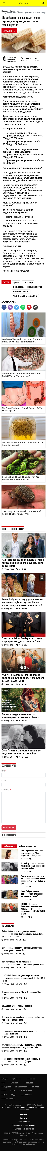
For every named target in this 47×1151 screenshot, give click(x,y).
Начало (5, 11)
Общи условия (24, 1122)
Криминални (27, 1082)
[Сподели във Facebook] (4, 307)
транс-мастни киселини (25, 296)
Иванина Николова (11, 60)
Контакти (23, 1118)
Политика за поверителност (14, 1107)
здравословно (21, 1086)
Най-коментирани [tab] (27, 846)
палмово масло (21, 291)
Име (4, 771)
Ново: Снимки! (26, 1094)
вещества (18, 287)
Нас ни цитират (25, 1090)
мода (13, 1094)
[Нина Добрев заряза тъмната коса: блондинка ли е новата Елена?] (10, 899)
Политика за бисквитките (23, 1129)
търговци (28, 282)
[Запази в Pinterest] (29, 307)
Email (4, 780)
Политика (14, 1082)
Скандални (6, 1086)
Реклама (23, 1114)
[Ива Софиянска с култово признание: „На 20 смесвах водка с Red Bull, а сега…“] (10, 858)
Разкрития (16, 1078)
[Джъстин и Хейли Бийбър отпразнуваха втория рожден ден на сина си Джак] (23, 636)
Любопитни (14, 11)
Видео (4, 1094)
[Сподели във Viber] (10, 307)
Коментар (6, 790)
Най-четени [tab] (9, 846)
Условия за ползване (36, 1107)
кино (4, 1090)
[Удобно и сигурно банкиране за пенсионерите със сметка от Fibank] (23, 712)
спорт (12, 1090)
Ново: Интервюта (8, 1098)
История (35, 1086)
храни (16, 282)
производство (34, 287)
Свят (4, 1082)
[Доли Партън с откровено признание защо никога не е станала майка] (23, 748)
